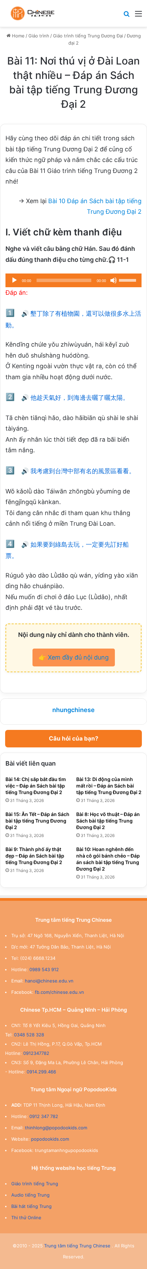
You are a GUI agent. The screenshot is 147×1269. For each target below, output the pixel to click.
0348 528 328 (29, 1034)
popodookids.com (50, 1139)
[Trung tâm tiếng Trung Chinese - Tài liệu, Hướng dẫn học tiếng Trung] (32, 13)
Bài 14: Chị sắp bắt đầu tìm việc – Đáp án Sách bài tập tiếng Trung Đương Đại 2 (35, 785)
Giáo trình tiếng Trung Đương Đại (88, 35)
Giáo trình (38, 35)
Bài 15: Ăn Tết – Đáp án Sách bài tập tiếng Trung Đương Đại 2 (37, 820)
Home (18, 35)
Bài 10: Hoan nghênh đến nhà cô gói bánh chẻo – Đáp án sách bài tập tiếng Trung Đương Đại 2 (108, 859)
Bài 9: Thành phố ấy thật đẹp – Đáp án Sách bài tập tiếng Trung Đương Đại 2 (34, 855)
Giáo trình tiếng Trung (34, 1183)
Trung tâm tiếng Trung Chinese (77, 1245)
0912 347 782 (43, 1116)
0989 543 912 (44, 969)
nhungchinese (73, 709)
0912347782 (36, 1053)
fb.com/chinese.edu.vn (59, 992)
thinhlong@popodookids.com (56, 1127)
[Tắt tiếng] (113, 280)
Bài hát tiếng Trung (31, 1206)
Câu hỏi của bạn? (73, 738)
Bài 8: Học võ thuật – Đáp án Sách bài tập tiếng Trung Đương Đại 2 (108, 820)
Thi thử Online (26, 1217)
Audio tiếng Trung (30, 1195)
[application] (73, 280)
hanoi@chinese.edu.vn (49, 980)
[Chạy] (14, 280)
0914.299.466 (41, 1071)
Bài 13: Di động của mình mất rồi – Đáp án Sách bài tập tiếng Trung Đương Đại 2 (109, 785)
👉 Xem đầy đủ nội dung (74, 657)
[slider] (128, 279)
